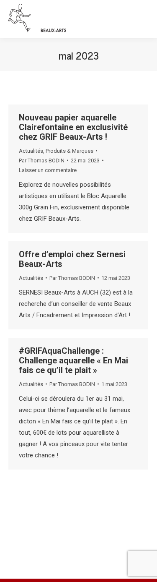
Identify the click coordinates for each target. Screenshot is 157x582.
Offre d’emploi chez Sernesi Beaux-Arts (72, 259)
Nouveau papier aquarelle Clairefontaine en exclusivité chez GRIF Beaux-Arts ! (73, 127)
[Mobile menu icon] (143, 19)
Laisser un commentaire (48, 170)
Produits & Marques (69, 151)
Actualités (31, 151)
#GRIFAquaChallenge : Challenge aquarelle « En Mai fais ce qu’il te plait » (73, 360)
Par (41, 160)
